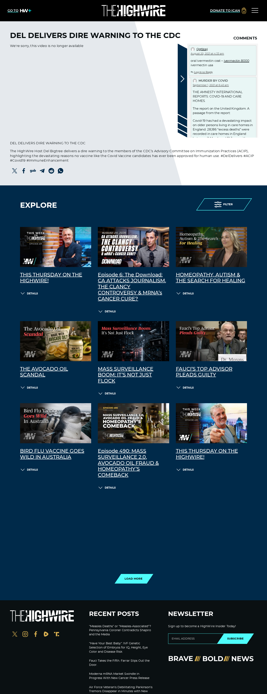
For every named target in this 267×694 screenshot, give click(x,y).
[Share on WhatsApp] (60, 170)
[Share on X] (14, 170)
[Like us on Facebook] (35, 634)
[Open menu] (254, 10)
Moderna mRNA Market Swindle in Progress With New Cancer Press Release (119, 676)
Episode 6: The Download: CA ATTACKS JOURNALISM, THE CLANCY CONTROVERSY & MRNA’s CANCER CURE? (132, 286)
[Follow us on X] (15, 634)
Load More (133, 578)
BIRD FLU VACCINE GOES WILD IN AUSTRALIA (52, 454)
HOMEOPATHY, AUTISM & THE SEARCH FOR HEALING (210, 278)
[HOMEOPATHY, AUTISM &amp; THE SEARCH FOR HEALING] (211, 247)
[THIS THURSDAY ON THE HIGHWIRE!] (55, 247)
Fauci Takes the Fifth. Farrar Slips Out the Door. (119, 662)
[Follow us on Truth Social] (56, 634)
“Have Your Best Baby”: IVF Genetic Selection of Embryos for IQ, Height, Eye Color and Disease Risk (118, 647)
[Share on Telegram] (42, 170)
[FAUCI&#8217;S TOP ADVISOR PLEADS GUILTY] (211, 341)
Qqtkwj (202, 49)
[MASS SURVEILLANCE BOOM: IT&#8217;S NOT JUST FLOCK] (133, 341)
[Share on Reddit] (51, 170)
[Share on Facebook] (23, 170)
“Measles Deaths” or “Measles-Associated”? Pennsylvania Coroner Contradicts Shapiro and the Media (120, 630)
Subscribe (235, 638)
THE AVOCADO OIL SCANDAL (44, 372)
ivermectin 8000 (236, 60)
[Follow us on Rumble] (46, 634)
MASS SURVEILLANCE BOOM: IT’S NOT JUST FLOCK (125, 375)
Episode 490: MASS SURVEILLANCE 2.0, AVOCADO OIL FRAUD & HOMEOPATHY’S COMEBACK (128, 463)
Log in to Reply (203, 72)
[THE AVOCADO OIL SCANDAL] (55, 341)
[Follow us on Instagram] (25, 634)
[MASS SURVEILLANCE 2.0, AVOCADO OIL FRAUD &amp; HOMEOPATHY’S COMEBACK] (133, 423)
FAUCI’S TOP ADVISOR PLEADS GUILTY (204, 372)
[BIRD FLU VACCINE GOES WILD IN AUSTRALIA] (55, 423)
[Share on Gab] (33, 170)
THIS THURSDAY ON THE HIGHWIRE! (51, 278)
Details (32, 293)
